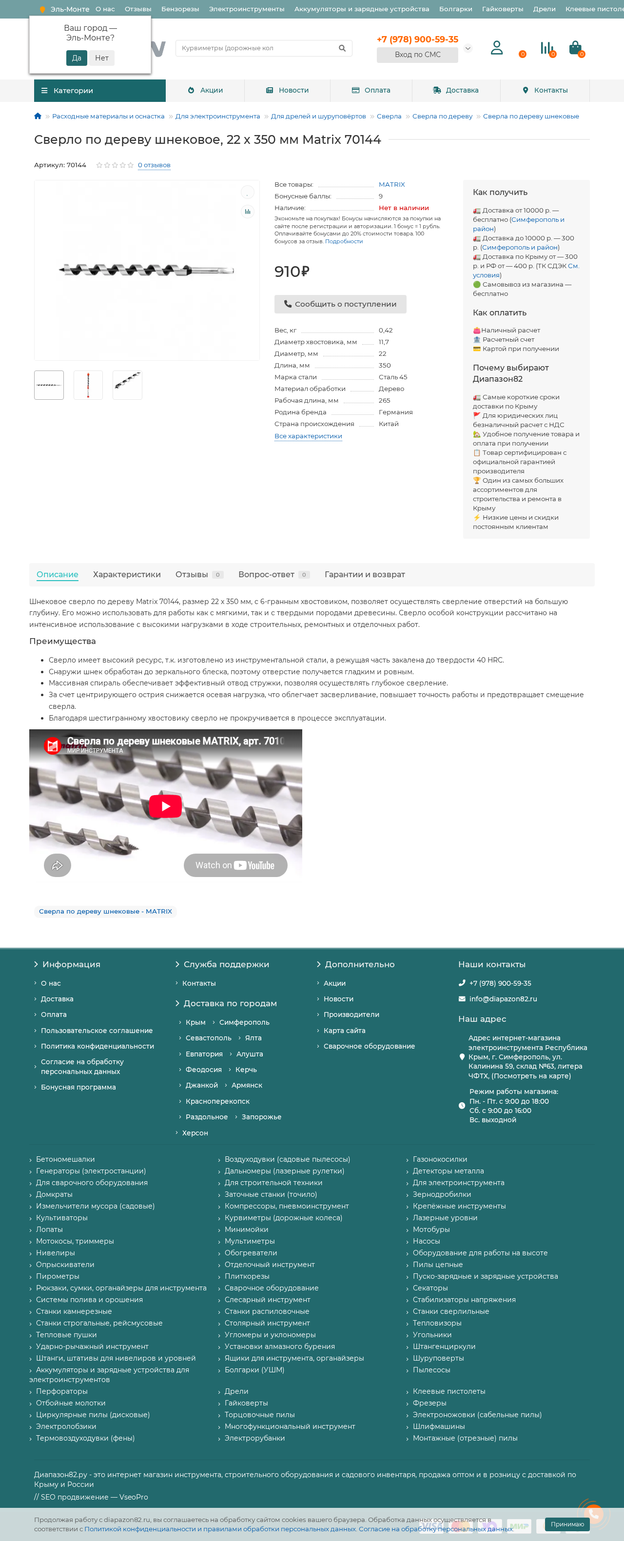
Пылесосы (431, 1369)
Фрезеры (430, 1403)
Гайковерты (503, 9)
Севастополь (209, 1038)
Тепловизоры (437, 1323)
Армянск (247, 1085)
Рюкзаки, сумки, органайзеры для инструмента (121, 1288)
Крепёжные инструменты (459, 1206)
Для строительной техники (274, 1182)
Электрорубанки (255, 1438)
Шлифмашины (439, 1426)
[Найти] (342, 48)
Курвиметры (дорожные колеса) (284, 1217)
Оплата (377, 90)
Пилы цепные (438, 1264)
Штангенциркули (444, 1346)
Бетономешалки (65, 1159)
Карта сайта (345, 1030)
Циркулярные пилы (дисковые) (93, 1414)
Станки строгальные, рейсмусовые (99, 1323)
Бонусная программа (78, 1087)
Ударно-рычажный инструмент (92, 1346)
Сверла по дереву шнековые (531, 116)
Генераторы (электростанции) (91, 1171)
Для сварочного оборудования (92, 1182)
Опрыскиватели (65, 1264)
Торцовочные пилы (260, 1414)
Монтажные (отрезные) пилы (465, 1438)
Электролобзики (66, 1426)
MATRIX (392, 184)
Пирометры (57, 1276)
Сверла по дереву (442, 116)
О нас (105, 9)
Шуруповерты (438, 1358)
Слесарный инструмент (268, 1299)
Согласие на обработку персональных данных (436, 1529)
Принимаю (567, 1524)
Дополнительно (360, 964)
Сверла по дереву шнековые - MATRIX (105, 911)
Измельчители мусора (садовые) (95, 1206)
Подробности (344, 241)
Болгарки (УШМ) (255, 1369)
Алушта (249, 1054)
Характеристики (127, 574)
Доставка (462, 90)
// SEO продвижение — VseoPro (91, 1497)
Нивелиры (55, 1252)
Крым (196, 1022)
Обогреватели (251, 1252)
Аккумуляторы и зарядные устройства (361, 9)
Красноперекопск (218, 1101)
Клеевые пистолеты (449, 1391)
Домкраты (54, 1194)
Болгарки (455, 9)
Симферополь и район (520, 247)
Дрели (544, 9)
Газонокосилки (440, 1159)
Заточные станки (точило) (271, 1194)
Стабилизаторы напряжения (464, 1299)
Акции (211, 90)
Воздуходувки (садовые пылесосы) (288, 1159)
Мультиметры (250, 1241)
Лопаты (49, 1229)
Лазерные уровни (445, 1217)
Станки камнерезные (74, 1311)
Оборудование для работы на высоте (480, 1252)
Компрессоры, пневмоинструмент (287, 1206)
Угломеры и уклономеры (270, 1334)
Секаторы (430, 1288)
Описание (57, 574)
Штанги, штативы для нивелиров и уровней (116, 1358)
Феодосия (204, 1069)
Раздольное (207, 1117)
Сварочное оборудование (369, 1046)
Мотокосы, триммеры (75, 1241)
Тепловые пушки (66, 1334)
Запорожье (262, 1117)
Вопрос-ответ (272, 574)
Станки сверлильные (451, 1311)
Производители (351, 1014)
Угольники (432, 1334)
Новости (294, 90)
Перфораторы (62, 1391)
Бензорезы (180, 9)
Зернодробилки (442, 1194)
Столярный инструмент (267, 1323)
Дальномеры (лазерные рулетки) (285, 1171)
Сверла (389, 116)
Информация (71, 964)
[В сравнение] (247, 211)
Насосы (426, 1241)
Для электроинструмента (218, 116)
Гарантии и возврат (365, 574)
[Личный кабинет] (497, 48)
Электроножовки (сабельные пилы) (477, 1414)
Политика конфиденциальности (97, 1046)
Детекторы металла (448, 1171)
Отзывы (138, 9)
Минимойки (247, 1229)
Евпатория (204, 1054)
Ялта (253, 1038)
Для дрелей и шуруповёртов (318, 116)
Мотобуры (431, 1229)
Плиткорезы (247, 1276)
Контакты (551, 90)
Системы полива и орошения (89, 1299)
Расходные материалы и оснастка (108, 116)
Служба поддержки (227, 964)
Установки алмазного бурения (280, 1346)
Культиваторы (62, 1217)
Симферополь (244, 1022)
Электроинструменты (247, 9)
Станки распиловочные (267, 1311)
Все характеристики (308, 436)
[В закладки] (247, 192)
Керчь (246, 1069)
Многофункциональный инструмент (290, 1426)
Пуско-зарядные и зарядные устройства (485, 1276)
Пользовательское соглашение (97, 1030)
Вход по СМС (418, 54)
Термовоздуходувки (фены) (85, 1438)
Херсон (195, 1133)
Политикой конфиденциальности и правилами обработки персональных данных (220, 1529)
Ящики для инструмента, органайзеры (294, 1358)
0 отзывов (154, 165)
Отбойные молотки (71, 1403)
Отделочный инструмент (270, 1264)
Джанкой (202, 1085)
